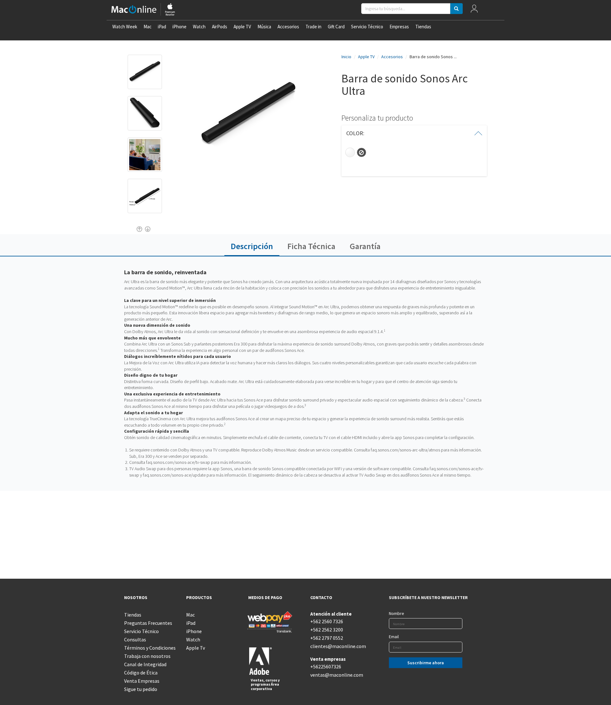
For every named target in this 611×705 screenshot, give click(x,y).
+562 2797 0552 (326, 638)
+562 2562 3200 (326, 629)
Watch (199, 27)
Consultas (135, 639)
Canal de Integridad (145, 664)
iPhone (179, 27)
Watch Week (124, 27)
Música (264, 27)
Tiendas (423, 27)
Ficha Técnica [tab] (311, 246)
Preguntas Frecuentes (148, 623)
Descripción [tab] (252, 246)
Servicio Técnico (367, 27)
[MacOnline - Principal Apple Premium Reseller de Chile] (143, 10)
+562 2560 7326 (326, 621)
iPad (162, 27)
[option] (144, 75)
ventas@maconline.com (336, 675)
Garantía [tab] (365, 246)
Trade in (313, 27)
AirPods (219, 27)
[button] (414, 133)
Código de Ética (141, 672)
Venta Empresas (141, 681)
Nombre (396, 613)
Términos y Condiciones (150, 648)
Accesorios (288, 27)
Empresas (399, 27)
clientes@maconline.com (336, 646)
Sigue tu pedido (140, 689)
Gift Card (336, 27)
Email (394, 636)
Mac (147, 27)
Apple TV (242, 27)
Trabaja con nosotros (147, 656)
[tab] (414, 133)
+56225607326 (325, 666)
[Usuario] (474, 10)
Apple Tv (195, 648)
